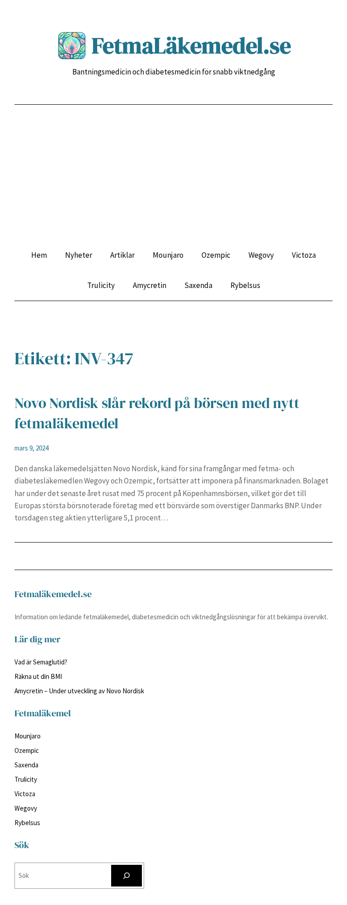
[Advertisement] (173, 181)
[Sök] (126, 875)
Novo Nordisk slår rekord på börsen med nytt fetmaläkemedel (157, 413)
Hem (39, 255)
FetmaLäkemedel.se (191, 45)
